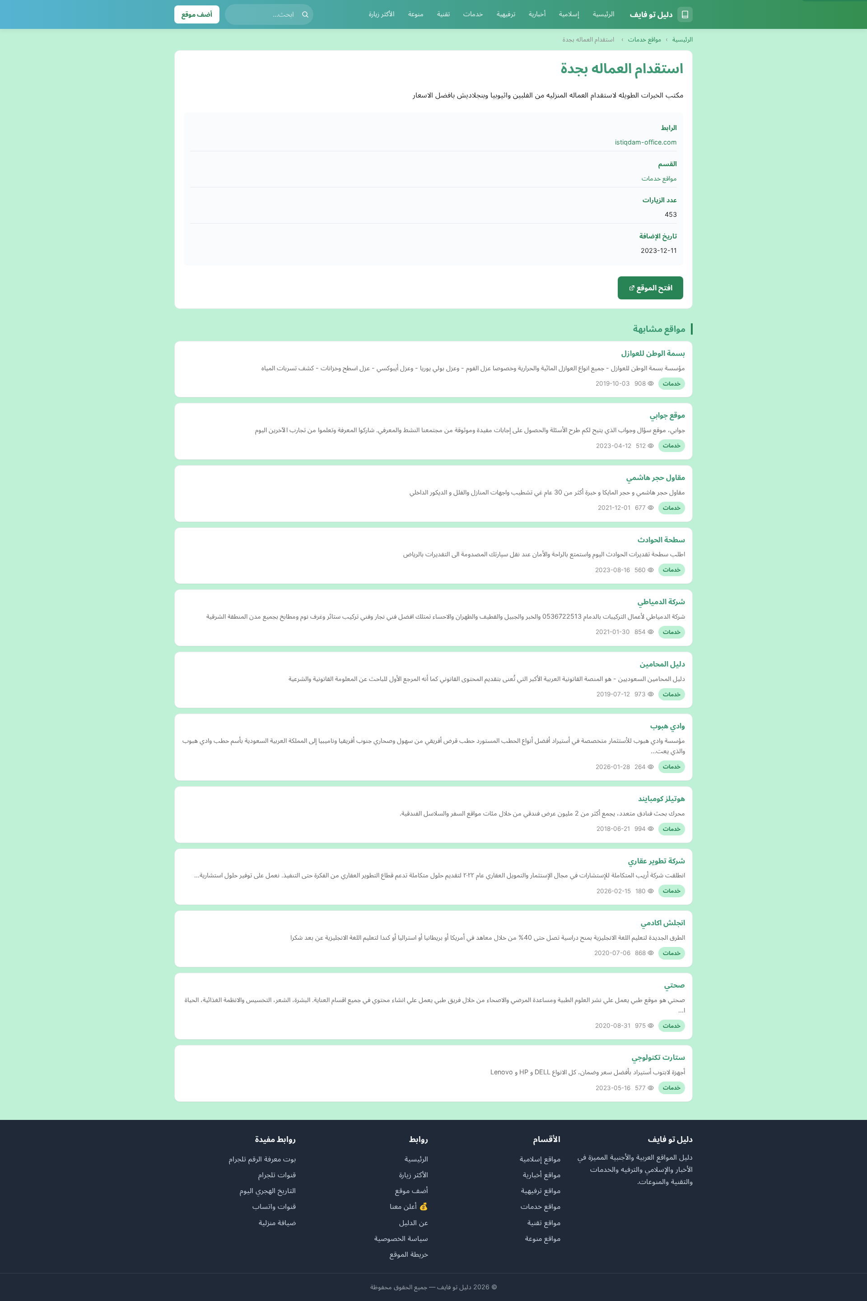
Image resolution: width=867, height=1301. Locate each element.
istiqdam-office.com (646, 142)
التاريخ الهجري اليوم (268, 1190)
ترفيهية (506, 14)
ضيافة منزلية (277, 1222)
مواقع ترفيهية (540, 1190)
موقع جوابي (667, 415)
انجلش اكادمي (663, 922)
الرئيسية (604, 14)
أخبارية (537, 14)
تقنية (443, 14)
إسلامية (569, 14)
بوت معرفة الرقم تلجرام (262, 1158)
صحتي (674, 984)
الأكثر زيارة (382, 14)
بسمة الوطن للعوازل (653, 353)
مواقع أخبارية (541, 1174)
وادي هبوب (667, 725)
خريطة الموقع (409, 1254)
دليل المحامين (662, 663)
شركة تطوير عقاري (656, 860)
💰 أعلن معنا (409, 1206)
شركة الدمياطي (661, 601)
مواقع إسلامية (540, 1158)
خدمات (473, 14)
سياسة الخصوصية (401, 1238)
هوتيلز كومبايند (661, 798)
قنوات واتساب (274, 1206)
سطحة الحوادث (661, 539)
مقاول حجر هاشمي (655, 477)
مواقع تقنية (543, 1222)
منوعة (416, 14)
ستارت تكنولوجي (658, 1057)
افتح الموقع (653, 287)
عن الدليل (413, 1222)
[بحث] (305, 14)
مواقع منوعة (542, 1238)
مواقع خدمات (644, 39)
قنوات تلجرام (277, 1174)
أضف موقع (197, 14)
